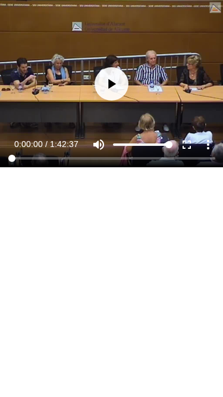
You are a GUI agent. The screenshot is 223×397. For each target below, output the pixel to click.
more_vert (208, 374)
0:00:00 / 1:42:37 (46, 374)
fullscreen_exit (187, 374)
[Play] (111, 198)
